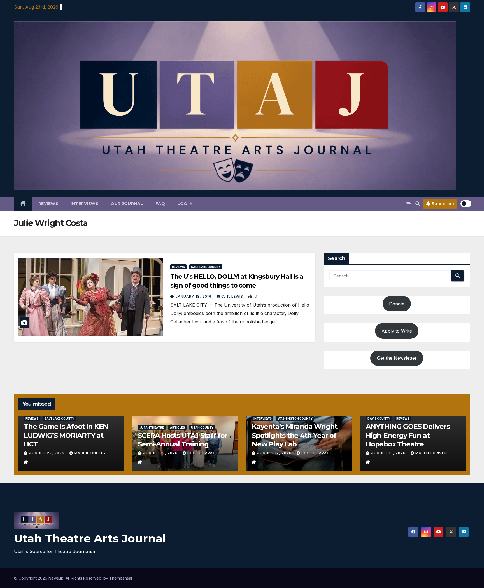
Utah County (202, 427)
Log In (185, 203)
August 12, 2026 (275, 453)
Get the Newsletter (397, 358)
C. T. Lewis (232, 296)
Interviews (84, 203)
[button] (417, 203)
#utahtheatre (151, 427)
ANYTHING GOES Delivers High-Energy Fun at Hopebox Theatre (408, 435)
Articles (177, 427)
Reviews (48, 203)
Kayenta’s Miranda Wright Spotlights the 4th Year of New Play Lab (294, 435)
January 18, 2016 (194, 296)
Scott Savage (202, 453)
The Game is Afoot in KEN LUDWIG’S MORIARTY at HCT (66, 435)
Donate (396, 304)
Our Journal (127, 203)
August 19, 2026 (161, 453)
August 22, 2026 (47, 453)
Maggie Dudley (90, 453)
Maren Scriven (431, 453)
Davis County (378, 418)
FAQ (160, 203)
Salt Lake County (206, 267)
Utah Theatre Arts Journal (90, 538)
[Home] (23, 204)
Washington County (295, 418)
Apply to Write (396, 331)
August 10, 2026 (389, 453)
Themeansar (120, 578)
